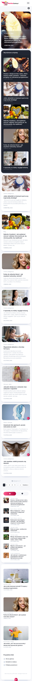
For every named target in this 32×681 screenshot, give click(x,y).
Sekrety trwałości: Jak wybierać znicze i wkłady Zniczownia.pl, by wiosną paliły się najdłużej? (15, 236)
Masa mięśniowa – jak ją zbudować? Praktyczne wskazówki (17, 512)
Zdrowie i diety (9, 33)
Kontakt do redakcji (11, 662)
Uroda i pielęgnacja (8, 193)
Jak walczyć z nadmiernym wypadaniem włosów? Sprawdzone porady (18, 556)
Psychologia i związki (8, 641)
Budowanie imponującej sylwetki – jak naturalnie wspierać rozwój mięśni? (17, 521)
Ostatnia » (25, 485)
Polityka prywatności (11, 665)
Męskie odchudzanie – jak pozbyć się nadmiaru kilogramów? (18, 547)
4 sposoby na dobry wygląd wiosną (15, 310)
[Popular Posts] (9, 493)
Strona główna (10, 658)
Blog (4, 231)
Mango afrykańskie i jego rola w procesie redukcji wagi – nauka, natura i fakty (19, 538)
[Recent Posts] (22, 493)
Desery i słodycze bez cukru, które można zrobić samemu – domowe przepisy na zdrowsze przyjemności (15, 39)
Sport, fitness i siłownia (16, 509)
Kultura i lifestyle (7, 422)
